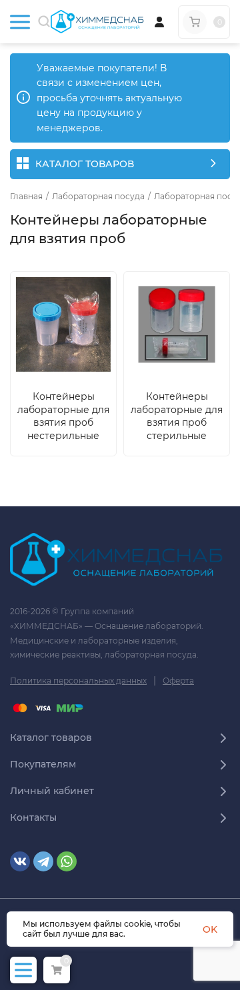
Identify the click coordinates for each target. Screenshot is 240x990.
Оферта (178, 681)
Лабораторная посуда (98, 197)
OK (210, 929)
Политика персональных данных (78, 681)
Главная (26, 197)
